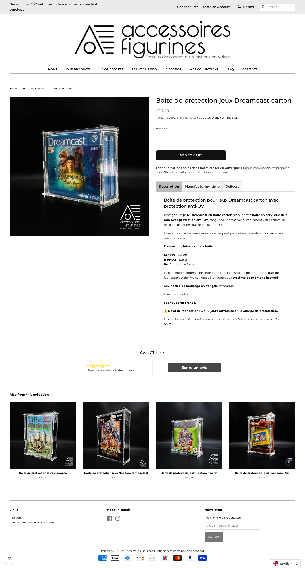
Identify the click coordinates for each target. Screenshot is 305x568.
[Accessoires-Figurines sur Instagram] (117, 519)
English (285, 563)
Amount (162, 128)
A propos (173, 69)
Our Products (79, 69)
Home (53, 69)
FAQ (230, 69)
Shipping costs (186, 117)
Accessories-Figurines (140, 550)
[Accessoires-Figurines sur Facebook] (109, 519)
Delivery (232, 186)
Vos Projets (112, 69)
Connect (184, 7)
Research (15, 517)
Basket (248, 7)
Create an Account (216, 7)
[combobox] (285, 563)
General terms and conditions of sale (32, 522)
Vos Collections (204, 69)
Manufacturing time (202, 186)
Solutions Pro (144, 69)
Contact (249, 69)
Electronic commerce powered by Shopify (179, 550)
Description (169, 186)
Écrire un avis (194, 368)
